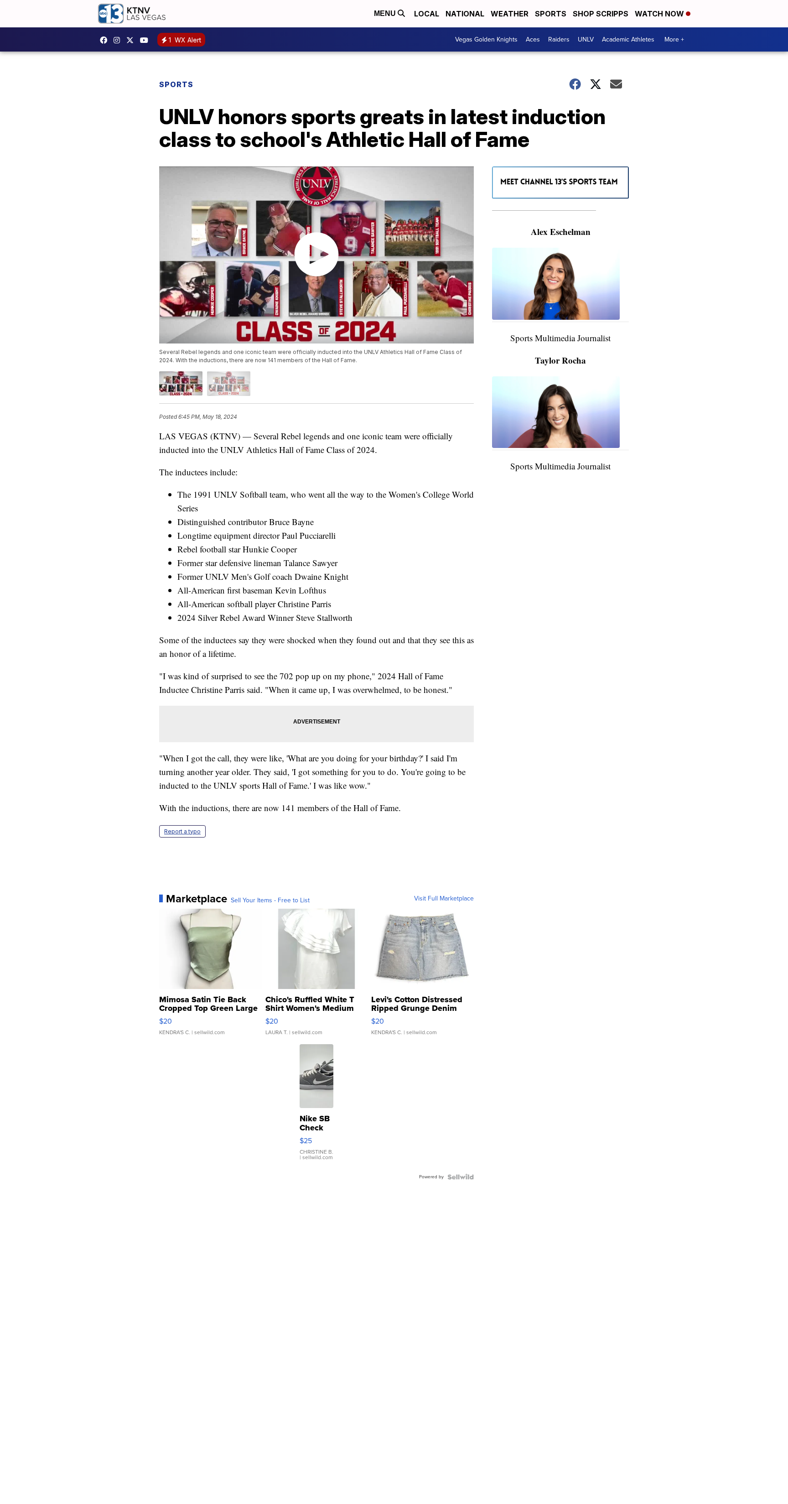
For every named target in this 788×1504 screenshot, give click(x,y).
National (465, 13)
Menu (386, 13)
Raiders (559, 39)
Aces (533, 39)
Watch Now (660, 13)
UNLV (586, 39)
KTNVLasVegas (106, 40)
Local (426, 13)
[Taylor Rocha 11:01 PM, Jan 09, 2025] (560, 413)
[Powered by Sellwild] (460, 1177)
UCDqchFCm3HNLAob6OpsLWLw (146, 40)
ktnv (119, 40)
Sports (550, 13)
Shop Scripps (600, 13)
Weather (510, 13)
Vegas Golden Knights (486, 39)
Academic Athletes (628, 39)
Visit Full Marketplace (444, 898)
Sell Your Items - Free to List (270, 900)
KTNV (132, 40)
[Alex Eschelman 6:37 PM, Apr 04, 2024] (560, 285)
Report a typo (182, 831)
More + (674, 39)
